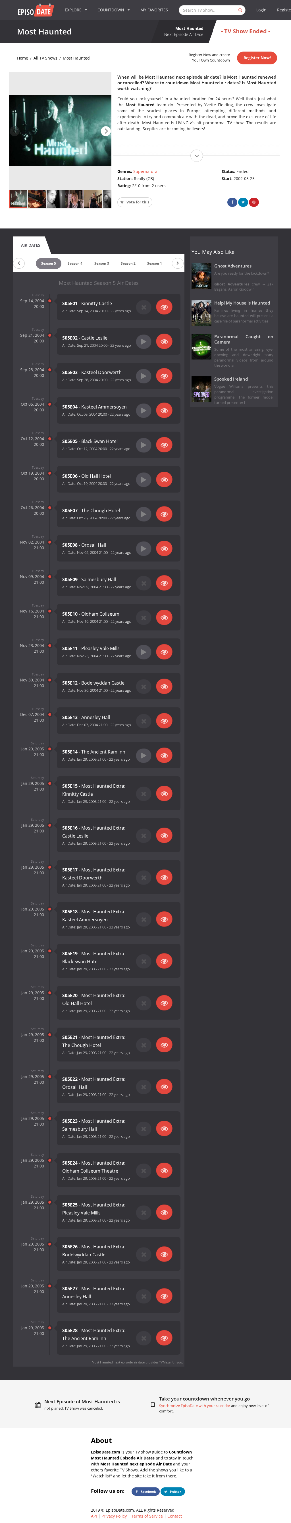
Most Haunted (76, 58)
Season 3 (101, 263)
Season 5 (48, 263)
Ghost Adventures (232, 266)
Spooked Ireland (231, 379)
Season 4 (75, 263)
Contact (174, 1516)
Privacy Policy (114, 1516)
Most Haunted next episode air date (118, 1362)
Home (22, 58)
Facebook (148, 1491)
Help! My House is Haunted (242, 303)
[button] (106, 131)
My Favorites (154, 10)
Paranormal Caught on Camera (244, 339)
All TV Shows (45, 58)
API (94, 1516)
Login (261, 10)
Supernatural (146, 171)
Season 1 (154, 263)
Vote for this (137, 202)
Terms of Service (147, 1516)
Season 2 (128, 263)
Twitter (175, 1491)
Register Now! (257, 57)
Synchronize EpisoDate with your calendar (194, 1405)
